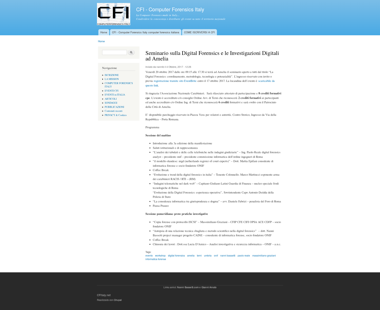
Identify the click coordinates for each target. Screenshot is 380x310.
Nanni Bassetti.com (188, 287)
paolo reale (244, 255)
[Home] (114, 14)
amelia (191, 255)
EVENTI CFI (111, 90)
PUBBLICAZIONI (114, 107)
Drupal (118, 299)
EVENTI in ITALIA (115, 94)
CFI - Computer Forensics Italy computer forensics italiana (145, 32)
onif (216, 255)
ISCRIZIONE (112, 75)
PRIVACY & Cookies (116, 115)
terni (199, 255)
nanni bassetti (227, 255)
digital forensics (176, 255)
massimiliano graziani (264, 255)
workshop (160, 255)
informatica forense (155, 259)
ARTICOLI (111, 98)
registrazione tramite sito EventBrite (175, 81)
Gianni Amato (209, 287)
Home (103, 32)
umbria (208, 255)
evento (149, 255)
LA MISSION (112, 79)
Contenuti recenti (114, 111)
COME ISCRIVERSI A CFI (199, 32)
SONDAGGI (111, 102)
